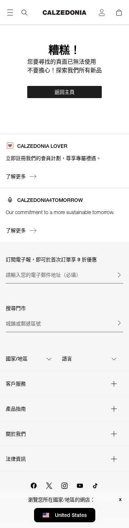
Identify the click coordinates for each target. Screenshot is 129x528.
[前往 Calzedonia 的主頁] (64, 12)
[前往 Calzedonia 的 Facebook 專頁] (33, 484)
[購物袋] (119, 12)
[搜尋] (24, 12)
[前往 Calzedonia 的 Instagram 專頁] (64, 484)
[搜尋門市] (119, 323)
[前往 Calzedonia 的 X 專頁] (49, 484)
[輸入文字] (119, 275)
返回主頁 (64, 92)
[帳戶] (101, 12)
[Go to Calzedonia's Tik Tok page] (95, 484)
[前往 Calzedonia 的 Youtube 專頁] (80, 484)
